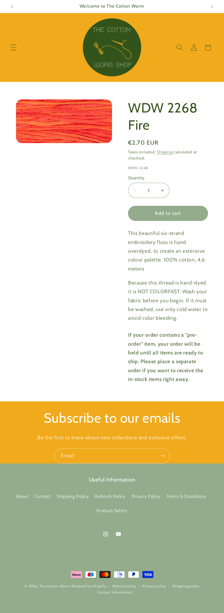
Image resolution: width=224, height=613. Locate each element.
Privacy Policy (146, 496)
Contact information (115, 592)
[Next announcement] (212, 6)
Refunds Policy (110, 496)
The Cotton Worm (54, 586)
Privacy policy (154, 586)
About (22, 496)
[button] (13, 48)
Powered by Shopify (88, 586)
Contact (42, 496)
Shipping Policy (73, 496)
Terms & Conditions (186, 496)
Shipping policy (186, 586)
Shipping (165, 152)
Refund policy (124, 586)
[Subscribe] (162, 455)
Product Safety (112, 510)
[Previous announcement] (12, 6)
